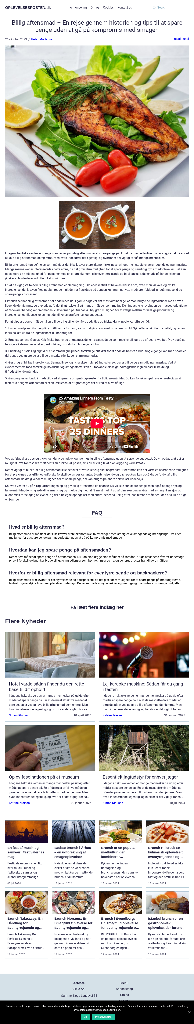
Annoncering (78, 7)
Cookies (108, 7)
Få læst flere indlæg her (97, 607)
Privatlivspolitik (103, 1016)
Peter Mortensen (42, 39)
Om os (95, 7)
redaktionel (181, 39)
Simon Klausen (19, 715)
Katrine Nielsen (113, 715)
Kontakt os (124, 7)
